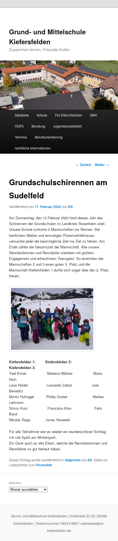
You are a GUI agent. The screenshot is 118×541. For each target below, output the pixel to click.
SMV (93, 115)
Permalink (44, 464)
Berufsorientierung (49, 137)
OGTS (19, 126)
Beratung (38, 126)
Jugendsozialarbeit (67, 126)
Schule (42, 115)
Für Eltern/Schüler (68, 115)
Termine (21, 137)
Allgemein (72, 459)
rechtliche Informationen (33, 148)
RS (70, 206)
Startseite (22, 115)
